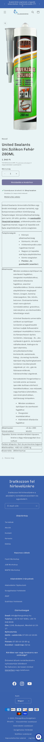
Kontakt (8, 533)
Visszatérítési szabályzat (26, 722)
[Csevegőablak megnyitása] (38, 737)
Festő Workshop (12, 559)
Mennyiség (6, 169)
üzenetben (10, 670)
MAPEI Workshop (12, 570)
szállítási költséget (23, 163)
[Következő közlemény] (39, 4)
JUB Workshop (11, 565)
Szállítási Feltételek (13, 602)
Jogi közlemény (34, 738)
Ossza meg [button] (9, 458)
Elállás (8, 544)
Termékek (9, 522)
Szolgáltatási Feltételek (15, 591)
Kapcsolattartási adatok (15, 738)
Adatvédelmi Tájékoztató (15, 585)
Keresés (8, 538)
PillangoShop (20, 718)
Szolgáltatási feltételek (23, 730)
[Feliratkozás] (36, 506)
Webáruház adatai (12, 197)
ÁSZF (7, 596)
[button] (5, 12)
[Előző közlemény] (4, 4)
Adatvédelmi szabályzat (23, 726)
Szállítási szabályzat (23, 734)
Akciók (8, 528)
